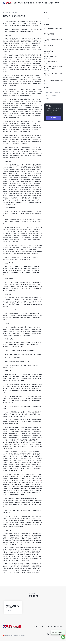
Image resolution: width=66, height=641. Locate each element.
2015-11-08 (7, 12)
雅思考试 (15, 12)
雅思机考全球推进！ (49, 46)
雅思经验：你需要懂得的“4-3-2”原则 (12, 607)
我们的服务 (57, 92)
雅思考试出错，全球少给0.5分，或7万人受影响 (53, 74)
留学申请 (47, 98)
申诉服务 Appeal (55, 95)
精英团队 (32, 3)
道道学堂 (59, 626)
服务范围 (26, 3)
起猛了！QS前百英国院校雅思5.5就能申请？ (53, 80)
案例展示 (38, 3)
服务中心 (53, 626)
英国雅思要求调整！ (49, 51)
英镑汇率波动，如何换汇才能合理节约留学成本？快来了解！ (53, 67)
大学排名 (50, 3)
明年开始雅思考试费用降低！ (51, 61)
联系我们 (44, 3)
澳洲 (40, 480)
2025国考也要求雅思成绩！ (51, 56)
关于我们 (36, 626)
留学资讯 (57, 3)
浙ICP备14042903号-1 (21, 635)
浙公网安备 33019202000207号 (10, 635)
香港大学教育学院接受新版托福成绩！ (53, 29)
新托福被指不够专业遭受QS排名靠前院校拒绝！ (53, 39)
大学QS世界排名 (49, 92)
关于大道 (20, 3)
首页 (15, 3)
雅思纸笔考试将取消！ (49, 34)
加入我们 (47, 626)
